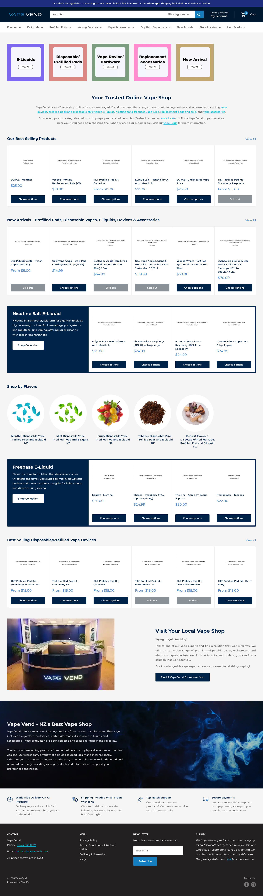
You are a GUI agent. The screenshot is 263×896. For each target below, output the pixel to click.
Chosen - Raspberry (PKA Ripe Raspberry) (149, 496)
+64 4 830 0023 (26, 845)
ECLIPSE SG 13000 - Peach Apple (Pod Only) (26, 262)
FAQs (83, 859)
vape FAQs (170, 123)
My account (219, 16)
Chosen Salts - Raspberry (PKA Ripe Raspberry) (149, 343)
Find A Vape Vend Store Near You (182, 677)
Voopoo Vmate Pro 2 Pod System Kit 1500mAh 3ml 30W (192, 264)
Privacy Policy (88, 840)
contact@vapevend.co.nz (32, 851)
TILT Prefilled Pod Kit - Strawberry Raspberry (231, 181)
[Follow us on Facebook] (246, 884)
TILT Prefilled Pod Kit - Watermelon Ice (148, 583)
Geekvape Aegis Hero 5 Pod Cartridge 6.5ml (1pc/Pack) (69, 262)
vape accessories (214, 111)
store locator (169, 118)
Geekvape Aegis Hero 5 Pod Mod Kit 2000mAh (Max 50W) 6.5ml (110, 264)
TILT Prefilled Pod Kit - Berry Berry (235, 583)
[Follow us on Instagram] (253, 884)
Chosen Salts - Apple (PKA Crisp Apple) (233, 343)
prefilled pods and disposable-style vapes (75, 111)
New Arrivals (185, 27)
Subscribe (145, 861)
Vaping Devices (88, 27)
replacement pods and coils (178, 111)
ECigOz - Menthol (21, 179)
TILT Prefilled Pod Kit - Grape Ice (107, 181)
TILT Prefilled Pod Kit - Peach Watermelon (190, 583)
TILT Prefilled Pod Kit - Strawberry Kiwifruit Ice (25, 583)
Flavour (12, 27)
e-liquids (108, 111)
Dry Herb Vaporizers (154, 27)
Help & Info (234, 27)
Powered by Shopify (18, 882)
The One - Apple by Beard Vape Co (191, 496)
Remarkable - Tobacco (230, 494)
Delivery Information (93, 854)
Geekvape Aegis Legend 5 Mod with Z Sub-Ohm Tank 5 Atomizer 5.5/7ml (151, 264)
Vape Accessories (119, 27)
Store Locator (208, 27)
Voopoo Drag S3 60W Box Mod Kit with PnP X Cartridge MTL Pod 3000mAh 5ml (233, 266)
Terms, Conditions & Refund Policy (98, 847)
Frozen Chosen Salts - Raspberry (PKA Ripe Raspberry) (188, 345)
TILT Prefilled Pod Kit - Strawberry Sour (65, 583)
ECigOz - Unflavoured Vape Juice (193, 181)
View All (251, 139)
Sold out (235, 199)
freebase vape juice (146, 111)
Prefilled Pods (58, 27)
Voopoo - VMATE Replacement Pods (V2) (66, 181)
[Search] (199, 15)
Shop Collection (28, 345)
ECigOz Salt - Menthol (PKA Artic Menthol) (151, 181)
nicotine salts (124, 111)
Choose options (28, 199)
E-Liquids (33, 27)
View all (251, 540)
